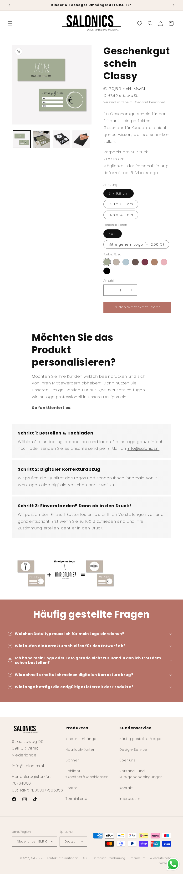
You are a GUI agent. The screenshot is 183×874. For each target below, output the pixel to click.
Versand (109, 102)
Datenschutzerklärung (109, 858)
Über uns (127, 760)
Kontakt (126, 788)
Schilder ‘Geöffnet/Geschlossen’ (87, 774)
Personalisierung (152, 166)
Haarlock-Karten (80, 749)
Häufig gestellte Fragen (141, 738)
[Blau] (125, 262)
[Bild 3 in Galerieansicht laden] (61, 139)
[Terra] (164, 262)
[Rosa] (106, 262)
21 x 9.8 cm (118, 193)
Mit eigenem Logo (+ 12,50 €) (136, 244)
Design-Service (133, 749)
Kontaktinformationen (62, 858)
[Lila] (154, 262)
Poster (71, 788)
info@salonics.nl (143, 448)
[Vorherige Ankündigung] (9, 5)
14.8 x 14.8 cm (120, 214)
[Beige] (116, 262)
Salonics (37, 858)
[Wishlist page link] (139, 23)
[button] (10, 23)
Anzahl (108, 280)
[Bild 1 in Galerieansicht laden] (21, 139)
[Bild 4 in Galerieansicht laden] (81, 139)
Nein (112, 233)
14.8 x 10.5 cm (120, 204)
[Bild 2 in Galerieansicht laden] (41, 139)
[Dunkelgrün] (135, 262)
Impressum (129, 798)
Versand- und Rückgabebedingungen (141, 774)
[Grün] (145, 262)
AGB (85, 858)
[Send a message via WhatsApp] (173, 864)
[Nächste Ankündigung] (173, 5)
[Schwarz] (106, 271)
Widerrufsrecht (160, 858)
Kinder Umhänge (81, 738)
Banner (72, 760)
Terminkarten (78, 798)
